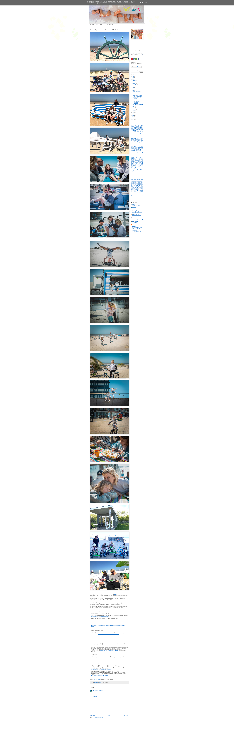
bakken (141, 127)
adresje (136, 125)
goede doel (132, 148)
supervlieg (137, 186)
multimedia (136, 168)
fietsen (139, 143)
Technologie (132, 187)
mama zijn (133, 166)
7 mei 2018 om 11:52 (99, 690)
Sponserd (138, 185)
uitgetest (132, 191)
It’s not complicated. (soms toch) (137, 231)
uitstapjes (135, 191)
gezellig (134, 147)
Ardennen (136, 127)
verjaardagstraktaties (140, 194)
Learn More (141, 2)
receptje (142, 179)
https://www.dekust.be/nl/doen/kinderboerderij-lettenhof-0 (101, 669)
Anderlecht (141, 126)
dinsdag (142, 139)
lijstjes (135, 164)
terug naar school (138, 187)
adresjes (139, 125)
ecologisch (138, 140)
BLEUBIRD (134, 226)
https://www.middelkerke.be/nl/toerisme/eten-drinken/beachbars (108, 634)
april (134, 106)
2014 (133, 116)
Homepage (109, 715)
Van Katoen (132, 192)
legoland (136, 163)
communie (132, 134)
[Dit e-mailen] (103, 682)
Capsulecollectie (133, 133)
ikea (139, 152)
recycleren (132, 180)
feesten (132, 143)
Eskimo (135, 141)
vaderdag (138, 191)
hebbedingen (133, 150)
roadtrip (142, 180)
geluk (132, 146)
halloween (137, 149)
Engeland (132, 141)
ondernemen (136, 170)
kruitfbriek (136, 162)
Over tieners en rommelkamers (138, 104)
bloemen (137, 129)
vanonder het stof (137, 192)
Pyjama (132, 179)
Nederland (139, 169)
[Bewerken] (142, 54)
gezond (137, 147)
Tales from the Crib (135, 214)
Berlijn (134, 129)
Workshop (132, 198)
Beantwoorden (95, 696)
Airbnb (142, 125)
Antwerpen (133, 127)
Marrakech (138, 166)
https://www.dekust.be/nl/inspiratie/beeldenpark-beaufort (109, 650)
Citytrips (101, 24)
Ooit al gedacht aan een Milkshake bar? (137, 98)
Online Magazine (140, 170)
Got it (145, 2)
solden (136, 184)
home (140, 151)
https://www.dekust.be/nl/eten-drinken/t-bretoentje (99, 675)
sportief (142, 185)
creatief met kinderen (137, 136)
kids (136, 157)
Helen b (137, 150)
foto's (132, 144)
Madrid (134, 165)
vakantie (141, 191)
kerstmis (132, 157)
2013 (133, 118)
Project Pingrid (134, 230)
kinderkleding (141, 158)
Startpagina (92, 24)
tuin (140, 190)
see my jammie (137, 182)
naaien (132, 169)
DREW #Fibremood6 (135, 222)
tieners (135, 188)
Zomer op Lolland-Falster (136, 205)
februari (134, 109)
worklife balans (137, 197)
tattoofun (142, 186)
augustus (134, 86)
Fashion (136, 142)
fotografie (135, 144)
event (139, 141)
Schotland (132, 182)
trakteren (137, 189)
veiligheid (132, 193)
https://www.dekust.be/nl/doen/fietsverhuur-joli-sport (100, 616)
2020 (133, 76)
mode (142, 167)
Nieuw (142, 169)
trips (137, 190)
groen (142, 148)
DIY (104, 24)
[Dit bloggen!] (104, 682)
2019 (133, 77)
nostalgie (132, 170)
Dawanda (142, 138)
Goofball (94, 690)
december (134, 80)
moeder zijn (133, 168)
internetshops (141, 153)
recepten (138, 179)
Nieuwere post (92, 715)
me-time (142, 166)
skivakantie (140, 183)
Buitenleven (133, 132)
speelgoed (133, 185)
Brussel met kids (140, 131)
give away (141, 147)
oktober (134, 83)
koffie (139, 160)
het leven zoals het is (137, 151)
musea (140, 168)
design (139, 139)
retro (138, 180)
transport (140, 189)
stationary (132, 186)
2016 (133, 113)
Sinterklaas (136, 183)
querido (135, 179)
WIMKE (133, 204)
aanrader (133, 125)
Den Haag (136, 139)
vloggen (139, 195)
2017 (133, 112)
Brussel (135, 131)
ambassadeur (133, 126)
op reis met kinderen (139, 172)
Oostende (141, 171)
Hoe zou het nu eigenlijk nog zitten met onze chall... (137, 93)
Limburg (138, 164)
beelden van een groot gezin (138, 128)
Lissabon (142, 164)
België (132, 129)
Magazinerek (137, 165)
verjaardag (133, 194)
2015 (133, 115)
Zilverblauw (134, 207)
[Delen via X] (105, 682)
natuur (135, 169)
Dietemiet (134, 224)
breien (138, 130)
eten (137, 141)
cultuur (142, 137)
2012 (133, 119)
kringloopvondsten (140, 161)
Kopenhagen (133, 161)
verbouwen (137, 193)
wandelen (141, 195)
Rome (132, 181)
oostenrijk (132, 172)
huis (137, 152)
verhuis (142, 193)
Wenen (139, 196)
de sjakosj (132, 139)
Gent (139, 146)
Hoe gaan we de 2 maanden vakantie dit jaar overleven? (138, 96)
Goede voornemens (137, 148)
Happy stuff (141, 149)
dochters (134, 140)
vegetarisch (141, 192)
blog (139, 129)
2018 (133, 79)
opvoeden (141, 173)
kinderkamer (133, 158)
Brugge (132, 131)
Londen (132, 165)
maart (134, 107)
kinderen (141, 157)
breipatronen (141, 130)
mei (133, 90)
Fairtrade (142, 141)
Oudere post (126, 715)
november (134, 81)
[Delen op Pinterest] (107, 682)
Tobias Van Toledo (97, 679)
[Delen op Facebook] (106, 682)
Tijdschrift (137, 188)
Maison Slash (141, 165)
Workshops (136, 198)
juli (133, 87)
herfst (140, 150)
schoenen (141, 181)
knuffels (136, 160)
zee (140, 198)
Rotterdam (134, 181)
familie (132, 142)
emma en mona (135, 221)
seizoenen (141, 182)
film (140, 143)
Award (139, 127)
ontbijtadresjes (136, 171)
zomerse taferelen (134, 199)
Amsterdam (137, 126)
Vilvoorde (132, 195)
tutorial (142, 190)
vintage (136, 195)
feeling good (140, 142)
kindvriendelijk (133, 159)
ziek (142, 198)
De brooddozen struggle (137, 91)
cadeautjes (141, 132)
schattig (138, 181)
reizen (135, 180)
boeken (134, 130)
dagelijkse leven (135, 138)
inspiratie (141, 152)
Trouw (139, 190)
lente (139, 163)
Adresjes (96, 24)
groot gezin (133, 149)
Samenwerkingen (110, 24)
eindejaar (142, 140)
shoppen (132, 183)
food (142, 143)
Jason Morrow (119, 726)
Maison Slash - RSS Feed (136, 217)
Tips (140, 188)
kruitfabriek (132, 162)
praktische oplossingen (135, 178)
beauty (132, 128)
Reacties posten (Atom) (99, 717)
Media (135, 167)
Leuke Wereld (134, 210)
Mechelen (132, 167)
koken (142, 160)
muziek (142, 168)
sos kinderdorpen (140, 184)
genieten (136, 146)
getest (132, 147)
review (140, 180)
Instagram (132, 153)
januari (134, 110)
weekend (136, 196)
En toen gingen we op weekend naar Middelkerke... (136, 102)
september (135, 84)
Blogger (130, 726)
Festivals (135, 143)
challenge (138, 133)
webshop (132, 196)
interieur (136, 153)
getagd (142, 146)
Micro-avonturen (138, 167)
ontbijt (132, 171)
